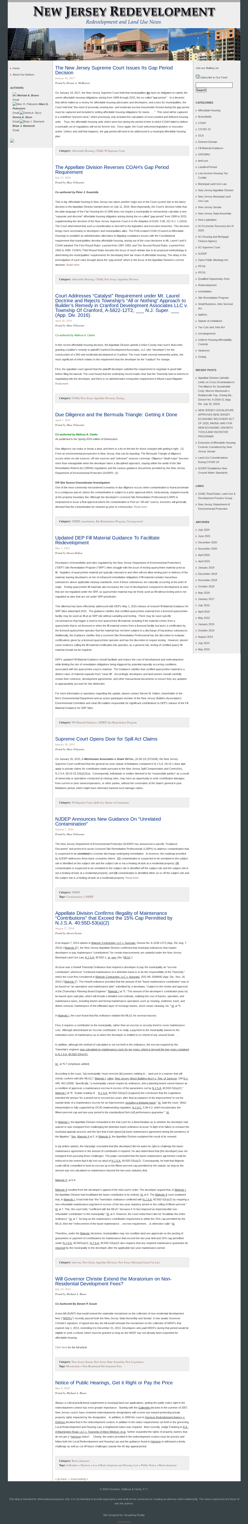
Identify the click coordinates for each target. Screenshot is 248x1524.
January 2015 (206, 624)
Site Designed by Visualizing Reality (124, 1515)
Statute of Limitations (117, 802)
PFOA (201, 266)
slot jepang (124, 1521)
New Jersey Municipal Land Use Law (139, 1262)
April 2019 (204, 561)
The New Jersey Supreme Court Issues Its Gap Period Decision (114, 70)
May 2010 (204, 649)
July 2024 (203, 529)
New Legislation (134, 1362)
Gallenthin (72, 1465)
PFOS (201, 272)
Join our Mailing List (207, 68)
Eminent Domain (207, 141)
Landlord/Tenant (207, 167)
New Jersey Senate (82, 1362)
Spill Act (99, 802)
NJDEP (76, 521)
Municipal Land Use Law (212, 183)
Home (16, 68)
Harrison (85, 1465)
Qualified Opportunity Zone (214, 278)
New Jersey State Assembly (109, 1362)
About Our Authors (23, 74)
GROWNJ (204, 154)
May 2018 (204, 592)
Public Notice (148, 1465)
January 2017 (206, 599)
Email (16, 99)
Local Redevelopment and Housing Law (115, 1465)
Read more (72, 264)
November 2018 (207, 580)
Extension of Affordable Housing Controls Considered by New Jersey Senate (216, 447)
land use (76, 1262)
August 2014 (205, 636)
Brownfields (205, 116)
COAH (99, 150)
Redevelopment (80, 1461)
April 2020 (204, 554)
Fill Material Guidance (84, 722)
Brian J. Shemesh (24, 125)
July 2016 (203, 605)
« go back (61, 1479)
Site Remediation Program (110, 521)
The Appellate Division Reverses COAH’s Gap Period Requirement (112, 170)
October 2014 (206, 630)
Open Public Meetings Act (213, 259)
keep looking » (79, 1479)
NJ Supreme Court (114, 150)
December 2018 (207, 573)
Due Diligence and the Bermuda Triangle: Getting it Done (116, 414)
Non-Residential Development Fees (102, 1366)
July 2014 (203, 643)
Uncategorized (135, 521)
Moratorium (73, 1366)
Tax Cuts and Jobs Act (211, 327)
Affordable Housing (83, 150)
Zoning (120, 398)
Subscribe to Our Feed (213, 77)
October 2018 (206, 586)
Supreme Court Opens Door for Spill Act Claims (106, 739)
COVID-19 (204, 129)
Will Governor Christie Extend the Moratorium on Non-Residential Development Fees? (113, 1281)
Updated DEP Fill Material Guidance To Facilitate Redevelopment (107, 540)
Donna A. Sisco (22, 117)
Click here (61, 1347)
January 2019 (206, 567)
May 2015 (204, 617)
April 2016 (204, 611)
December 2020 (207, 542)
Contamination (74, 896)
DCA (201, 135)
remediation (87, 521)
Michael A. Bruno (28, 95)
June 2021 (204, 536)
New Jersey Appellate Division (121, 279)
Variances (204, 350)
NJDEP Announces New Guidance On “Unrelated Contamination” (108, 821)
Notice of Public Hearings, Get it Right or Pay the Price (114, 1382)
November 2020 (207, 548)
